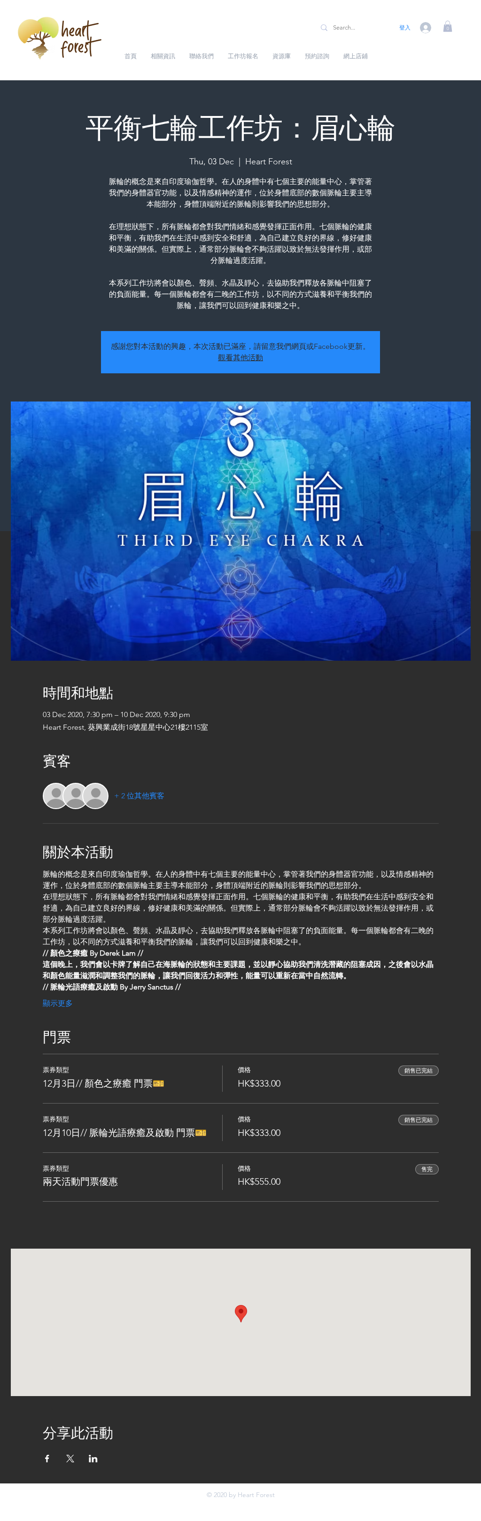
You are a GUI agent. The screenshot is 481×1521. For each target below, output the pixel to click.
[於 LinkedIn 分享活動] (93, 1458)
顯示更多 (58, 1003)
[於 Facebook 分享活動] (47, 1458)
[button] (447, 26)
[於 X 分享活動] (70, 1458)
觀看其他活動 (240, 357)
